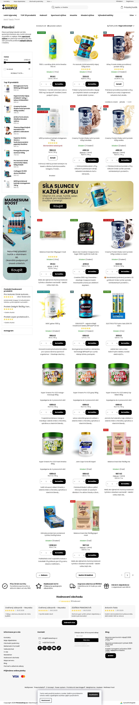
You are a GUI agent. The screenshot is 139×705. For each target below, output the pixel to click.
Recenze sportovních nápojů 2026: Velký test (118, 638)
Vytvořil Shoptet (129, 703)
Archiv (110, 656)
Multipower (29, 687)
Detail (118, 84)
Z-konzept (50, 687)
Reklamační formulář (12, 646)
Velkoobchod (9, 649)
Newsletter (8, 655)
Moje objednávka (19, 1)
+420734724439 (48, 642)
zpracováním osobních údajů (82, 645)
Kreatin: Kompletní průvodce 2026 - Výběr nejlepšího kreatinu (118, 649)
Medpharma (90, 687)
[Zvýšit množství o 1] (50, 84)
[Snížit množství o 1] (41, 84)
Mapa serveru (9, 660)
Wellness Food (109, 687)
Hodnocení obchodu (69, 597)
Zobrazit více (69, 622)
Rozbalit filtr (16, 73)
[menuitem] (10, 15)
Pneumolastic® (39, 687)
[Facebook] (40, 648)
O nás (6, 652)
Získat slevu (86, 640)
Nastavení (45, 700)
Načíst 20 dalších (86, 575)
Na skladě (18, 69)
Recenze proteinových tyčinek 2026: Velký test (119, 644)
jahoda (122, 102)
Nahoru (44, 575)
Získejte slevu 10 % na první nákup (86, 632)
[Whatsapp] (49, 648)
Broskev (52, 176)
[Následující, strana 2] (127, 575)
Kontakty (7, 1)
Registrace (129, 1)
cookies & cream (111, 102)
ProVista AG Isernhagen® (75, 687)
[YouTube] (54, 648)
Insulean (99, 687)
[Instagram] (44, 648)
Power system (60, 687)
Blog (5, 663)
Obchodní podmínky (36, 1)
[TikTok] (59, 648)
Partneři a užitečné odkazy (14, 666)
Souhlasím (93, 695)
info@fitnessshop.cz (49, 638)
